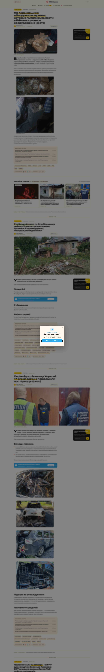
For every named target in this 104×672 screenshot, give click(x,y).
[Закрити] (62, 327)
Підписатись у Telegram (53, 340)
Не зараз (52, 343)
